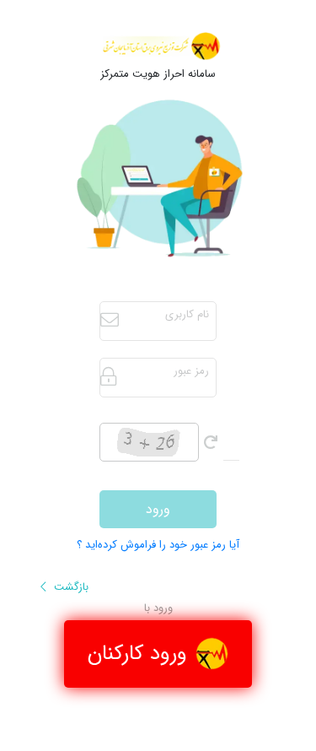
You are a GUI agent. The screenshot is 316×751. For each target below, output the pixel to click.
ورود (158, 509)
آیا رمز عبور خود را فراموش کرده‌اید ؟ (158, 545)
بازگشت (69, 587)
